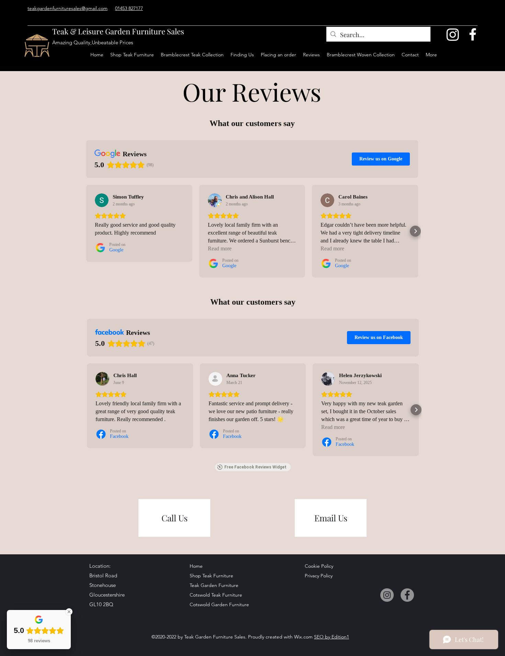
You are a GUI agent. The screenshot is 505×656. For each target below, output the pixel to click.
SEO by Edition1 (331, 637)
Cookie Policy (319, 566)
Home (196, 566)
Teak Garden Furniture (214, 585)
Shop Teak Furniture (211, 576)
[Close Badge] (69, 611)
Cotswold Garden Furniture (214, 604)
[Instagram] (453, 34)
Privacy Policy (319, 576)
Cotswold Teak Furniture (214, 595)
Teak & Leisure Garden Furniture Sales (118, 31)
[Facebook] (472, 34)
